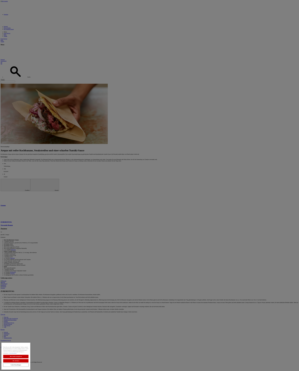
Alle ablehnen (16, 360)
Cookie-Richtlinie (13, 353)
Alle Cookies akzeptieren (16, 356)
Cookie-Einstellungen (16, 364)
